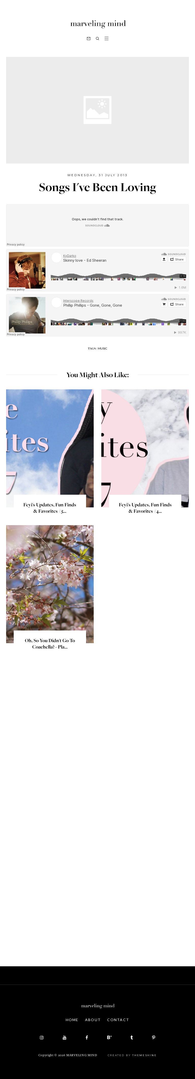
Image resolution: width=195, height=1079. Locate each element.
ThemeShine (144, 1055)
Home (72, 1020)
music (102, 348)
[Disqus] (97, 744)
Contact (118, 1020)
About (93, 1020)
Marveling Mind (81, 1055)
